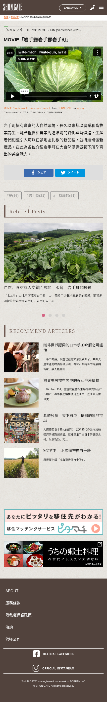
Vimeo (80, 108)
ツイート (73, 172)
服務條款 (12, 603)
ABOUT (11, 591)
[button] (43, 315)
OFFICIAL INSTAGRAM (58, 668)
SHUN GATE (65, 108)
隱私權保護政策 (18, 615)
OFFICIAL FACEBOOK (58, 654)
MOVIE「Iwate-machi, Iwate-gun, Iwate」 (27, 108)
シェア (41, 172)
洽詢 (9, 627)
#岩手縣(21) (36, 195)
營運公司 (12, 639)
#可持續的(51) (64, 195)
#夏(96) (13, 195)
